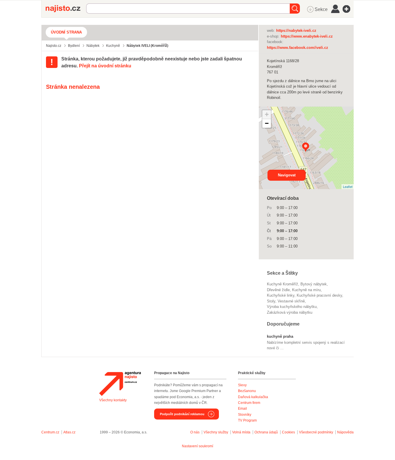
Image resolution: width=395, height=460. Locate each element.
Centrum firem (249, 403)
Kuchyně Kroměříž (282, 284)
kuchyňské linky (280, 295)
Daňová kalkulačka (253, 397)
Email (242, 409)
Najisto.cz (66, 8)
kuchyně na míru (306, 290)
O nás (195, 432)
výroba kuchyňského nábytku (292, 306)
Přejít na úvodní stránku (105, 65)
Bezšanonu (247, 391)
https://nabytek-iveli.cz (296, 30)
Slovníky (244, 415)
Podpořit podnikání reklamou (182, 414)
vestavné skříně (291, 301)
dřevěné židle (278, 290)
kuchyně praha (280, 336)
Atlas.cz (69, 432)
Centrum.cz (50, 432)
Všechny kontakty (113, 400)
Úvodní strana (66, 32)
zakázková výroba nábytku (289, 312)
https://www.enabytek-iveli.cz (307, 36)
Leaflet (347, 186)
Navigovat (287, 175)
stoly (271, 301)
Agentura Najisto (120, 384)
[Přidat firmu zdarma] (348, 9)
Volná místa (241, 432)
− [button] (267, 123)
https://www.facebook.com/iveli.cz (297, 47)
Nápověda (345, 432)
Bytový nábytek (313, 284)
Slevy (242, 385)
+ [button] (267, 114)
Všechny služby (216, 432)
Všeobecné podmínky (316, 432)
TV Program (247, 420)
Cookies (288, 432)
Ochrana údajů (266, 432)
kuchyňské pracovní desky (319, 295)
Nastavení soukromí (197, 446)
